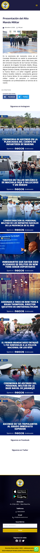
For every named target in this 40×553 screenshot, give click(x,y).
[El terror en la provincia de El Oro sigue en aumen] (20, 171)
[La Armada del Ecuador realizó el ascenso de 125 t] (20, 415)
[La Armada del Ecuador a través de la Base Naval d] (20, 375)
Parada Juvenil (17, 551)
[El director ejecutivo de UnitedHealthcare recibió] (20, 293)
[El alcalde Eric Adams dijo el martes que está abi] (20, 253)
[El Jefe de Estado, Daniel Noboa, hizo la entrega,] (20, 334)
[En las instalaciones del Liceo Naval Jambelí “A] (20, 212)
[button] (36, 5)
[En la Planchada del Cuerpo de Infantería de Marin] (20, 131)
